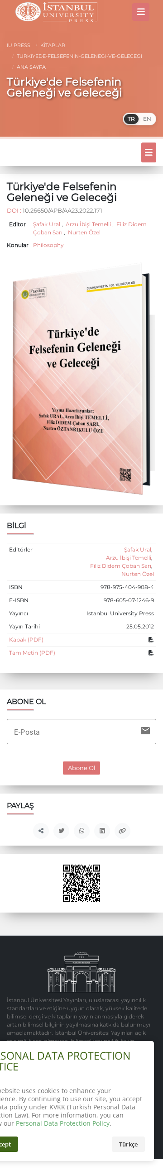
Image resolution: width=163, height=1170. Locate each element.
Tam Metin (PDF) (32, 653)
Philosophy (48, 245)
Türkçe (128, 1144)
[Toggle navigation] (140, 11)
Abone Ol (82, 768)
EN (147, 118)
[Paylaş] (41, 831)
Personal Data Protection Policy (63, 1123)
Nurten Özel (84, 232)
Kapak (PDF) (26, 640)
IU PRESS (18, 45)
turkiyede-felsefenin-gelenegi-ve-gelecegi (78, 56)
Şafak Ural (47, 224)
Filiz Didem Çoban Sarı (120, 566)
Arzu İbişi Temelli (88, 224)
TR (131, 118)
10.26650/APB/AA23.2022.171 (62, 210)
